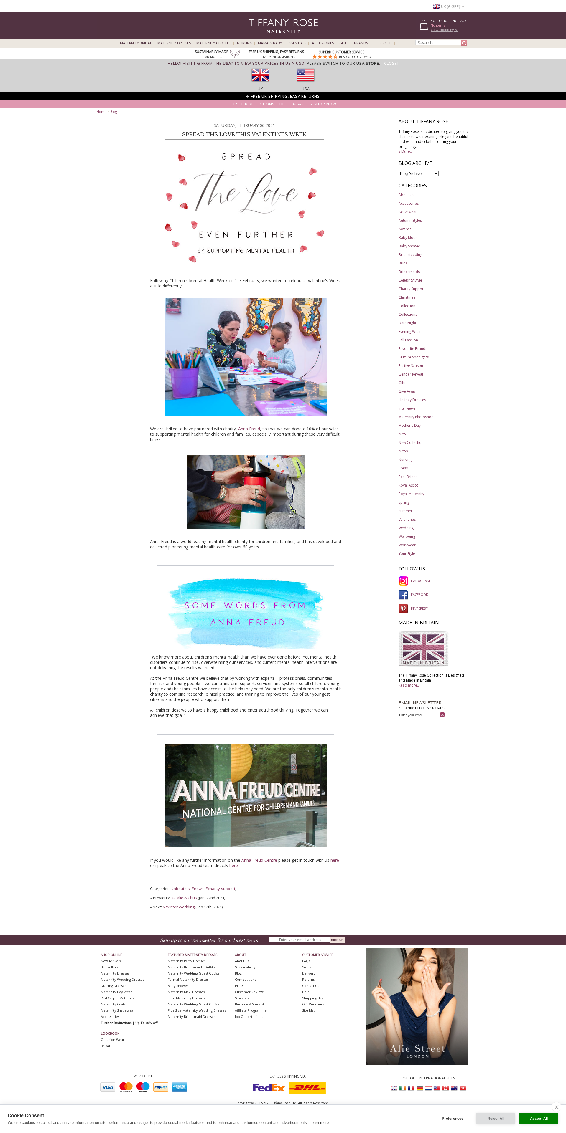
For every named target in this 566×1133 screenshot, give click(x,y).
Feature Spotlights (414, 357)
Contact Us (310, 985)
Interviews (407, 408)
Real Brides (408, 476)
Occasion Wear (112, 1039)
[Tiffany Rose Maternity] (256, 36)
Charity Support (412, 288)
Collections (408, 314)
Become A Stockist (249, 1004)
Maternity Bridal (136, 43)
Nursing (244, 43)
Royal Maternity (411, 493)
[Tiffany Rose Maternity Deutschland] (420, 1088)
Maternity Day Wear (116, 992)
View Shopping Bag (445, 29)
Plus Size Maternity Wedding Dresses (197, 1010)
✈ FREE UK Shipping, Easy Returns (283, 96)
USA (306, 88)
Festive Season (411, 365)
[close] (556, 1107)
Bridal (404, 263)
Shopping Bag (312, 998)
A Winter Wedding (179, 906)
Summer (405, 510)
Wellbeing (407, 536)
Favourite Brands (413, 348)
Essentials (297, 43)
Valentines (407, 519)
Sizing (306, 967)
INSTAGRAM (420, 580)
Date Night (407, 322)
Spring (404, 502)
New (402, 433)
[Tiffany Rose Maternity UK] (394, 1088)
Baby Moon (408, 237)
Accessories (323, 43)
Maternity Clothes (213, 43)
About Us (406, 194)
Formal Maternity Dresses (188, 979)
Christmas (407, 297)
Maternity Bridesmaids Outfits (191, 967)
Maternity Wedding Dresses (122, 979)
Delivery (308, 973)
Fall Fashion (408, 340)
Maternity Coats (113, 1004)
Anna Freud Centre (259, 860)
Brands (361, 43)
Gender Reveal (411, 374)
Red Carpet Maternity (118, 998)
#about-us (180, 888)
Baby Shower (409, 246)
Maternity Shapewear (118, 1010)
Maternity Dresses (174, 43)
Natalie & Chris (184, 897)
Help (306, 992)
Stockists (242, 998)
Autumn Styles (410, 220)
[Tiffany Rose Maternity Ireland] (403, 1088)
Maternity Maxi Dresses (186, 992)
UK (260, 88)
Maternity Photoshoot (417, 416)
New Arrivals (111, 961)
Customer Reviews (249, 992)
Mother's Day (410, 425)
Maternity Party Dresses (186, 961)
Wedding (406, 527)
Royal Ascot (408, 485)
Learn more (319, 1122)
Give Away (407, 391)
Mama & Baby (270, 43)
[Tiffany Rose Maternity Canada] (445, 1088)
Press (403, 468)
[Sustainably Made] (235, 54)
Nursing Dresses (113, 985)
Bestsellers (109, 967)
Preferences (452, 1119)
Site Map (309, 1010)
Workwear (407, 545)
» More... (406, 151)
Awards (405, 228)
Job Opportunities (249, 1016)
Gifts (343, 43)
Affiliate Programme (251, 1010)
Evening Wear (410, 331)
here (334, 860)
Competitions (245, 979)
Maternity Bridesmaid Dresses (191, 1016)
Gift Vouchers (313, 1004)
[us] (305, 83)
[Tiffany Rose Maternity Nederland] (428, 1088)
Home (101, 111)
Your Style (407, 553)
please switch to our (343, 63)
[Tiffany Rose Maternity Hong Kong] (462, 1088)
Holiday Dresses (412, 399)
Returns (308, 979)
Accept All (539, 1119)
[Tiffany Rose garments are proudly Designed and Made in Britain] (424, 666)
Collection (407, 305)
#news (198, 888)
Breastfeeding (410, 254)
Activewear (408, 211)
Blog (113, 111)
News (403, 451)
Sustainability (245, 967)
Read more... (409, 685)
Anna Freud (249, 428)
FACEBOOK (419, 594)
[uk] (260, 83)
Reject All (496, 1119)
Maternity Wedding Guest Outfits (193, 973)
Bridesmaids (409, 271)
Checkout (383, 43)
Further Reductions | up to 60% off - (283, 104)
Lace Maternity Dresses (186, 998)
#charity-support (220, 888)
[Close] (391, 63)
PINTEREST (419, 608)
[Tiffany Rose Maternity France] (411, 1088)
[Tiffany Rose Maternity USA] (437, 1088)
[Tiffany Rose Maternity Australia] (454, 1088)
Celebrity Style (410, 280)
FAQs (306, 961)
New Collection (411, 442)
